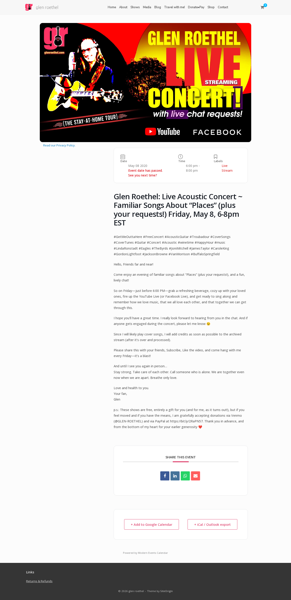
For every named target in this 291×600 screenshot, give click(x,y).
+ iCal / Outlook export (212, 524)
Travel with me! (174, 7)
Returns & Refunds (39, 581)
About (123, 7)
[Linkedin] (175, 475)
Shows (135, 7)
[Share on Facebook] (164, 475)
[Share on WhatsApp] (185, 475)
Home (112, 7)
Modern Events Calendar (153, 552)
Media (147, 7)
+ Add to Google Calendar (151, 524)
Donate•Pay (196, 7)
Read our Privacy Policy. (59, 145)
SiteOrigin (166, 591)
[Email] (195, 475)
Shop (211, 7)
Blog (157, 7)
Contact (223, 7)
